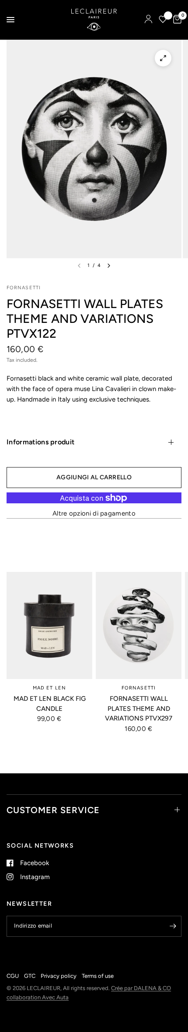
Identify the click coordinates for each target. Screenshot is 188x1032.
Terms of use (98, 976)
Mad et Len (49, 688)
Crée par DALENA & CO (141, 988)
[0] (175, 19)
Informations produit (40, 442)
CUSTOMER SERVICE (53, 810)
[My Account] (148, 19)
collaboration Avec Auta (38, 997)
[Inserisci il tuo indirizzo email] (172, 926)
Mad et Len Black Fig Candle (50, 704)
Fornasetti (139, 688)
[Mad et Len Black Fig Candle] (49, 625)
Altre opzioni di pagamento (94, 513)
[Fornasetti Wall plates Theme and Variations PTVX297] (138, 625)
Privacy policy (59, 976)
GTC (29, 976)
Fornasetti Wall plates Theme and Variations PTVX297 (138, 708)
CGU (13, 976)
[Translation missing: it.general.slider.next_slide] (108, 265)
